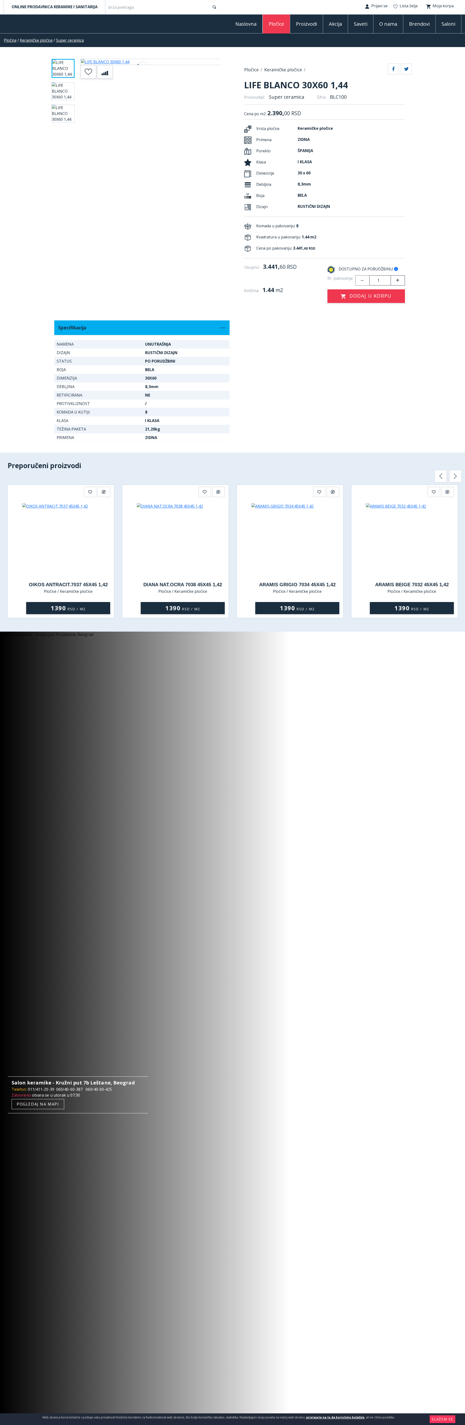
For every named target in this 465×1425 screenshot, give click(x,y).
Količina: (251, 290)
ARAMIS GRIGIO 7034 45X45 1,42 (297, 584)
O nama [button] (388, 24)
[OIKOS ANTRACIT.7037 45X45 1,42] (68, 539)
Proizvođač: (254, 97)
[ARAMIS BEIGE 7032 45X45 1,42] (412, 539)
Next (455, 476)
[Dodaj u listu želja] (88, 72)
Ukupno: (252, 267)
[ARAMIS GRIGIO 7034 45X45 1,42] (297, 539)
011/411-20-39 (41, 1089)
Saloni (448, 24)
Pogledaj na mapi (38, 1104)
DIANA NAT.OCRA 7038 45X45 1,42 (182, 584)
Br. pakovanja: (340, 278)
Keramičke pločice (36, 40)
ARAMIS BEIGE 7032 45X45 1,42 (412, 584)
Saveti (360, 24)
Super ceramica (70, 40)
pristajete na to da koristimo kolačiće (335, 1417)
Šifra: (321, 97)
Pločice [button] (276, 24)
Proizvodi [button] (306, 24)
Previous (441, 476)
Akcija (335, 24)
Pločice (10, 40)
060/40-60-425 (98, 1089)
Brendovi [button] (419, 24)
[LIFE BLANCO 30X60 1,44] (151, 62)
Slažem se (442, 1419)
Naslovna (245, 24)
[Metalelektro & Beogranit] (29, 25)
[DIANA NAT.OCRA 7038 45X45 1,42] (183, 539)
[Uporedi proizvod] (105, 72)
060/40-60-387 (69, 1089)
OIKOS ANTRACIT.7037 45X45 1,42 (68, 584)
